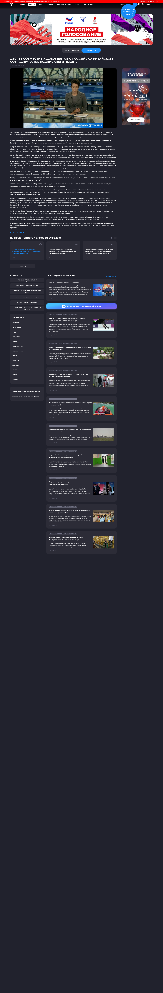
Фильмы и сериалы (64, 4)
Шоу (40, 4)
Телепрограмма (89, 4)
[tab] (72, 50)
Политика (22, 266)
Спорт (77, 4)
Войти (148, 4)
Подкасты (49, 4)
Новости (32, 4)
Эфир (23, 4)
